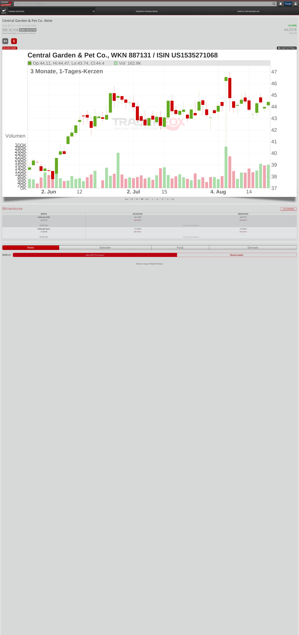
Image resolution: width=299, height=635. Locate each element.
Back (4, 13)
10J (172, 199)
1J (152, 199)
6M (147, 199)
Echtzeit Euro (44, 229)
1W (131, 199)
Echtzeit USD (44, 217)
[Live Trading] (6, 3)
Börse (44, 214)
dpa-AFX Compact (95, 254)
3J (162, 199)
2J (157, 199)
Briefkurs (243, 214)
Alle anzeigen (288, 209)
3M (142, 199)
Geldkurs (138, 214)
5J (168, 199)
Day (126, 199)
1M (136, 199)
